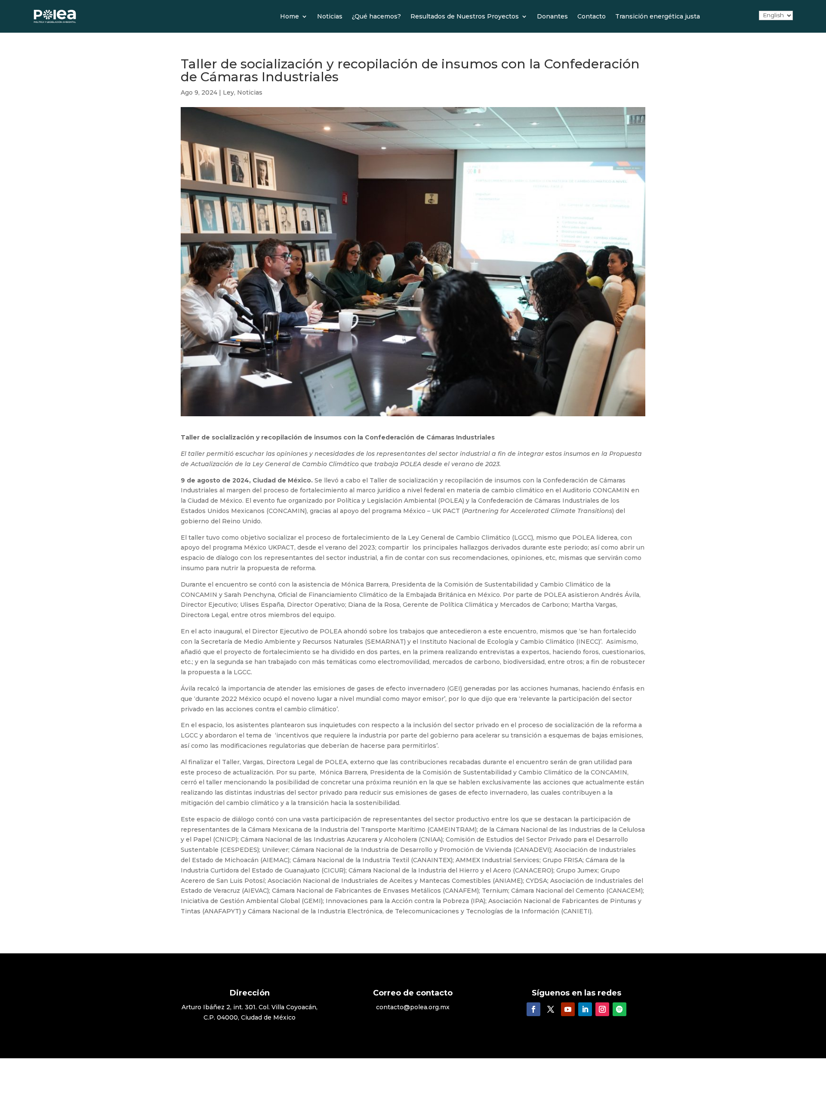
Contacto (591, 16)
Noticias (329, 16)
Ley (228, 92)
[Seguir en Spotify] (619, 1009)
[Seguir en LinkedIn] (585, 1009)
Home (289, 16)
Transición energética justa (657, 16)
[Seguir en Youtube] (568, 1009)
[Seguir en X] (551, 1009)
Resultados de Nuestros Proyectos (464, 16)
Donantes (552, 16)
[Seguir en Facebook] (533, 1009)
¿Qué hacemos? (376, 16)
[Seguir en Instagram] (602, 1009)
